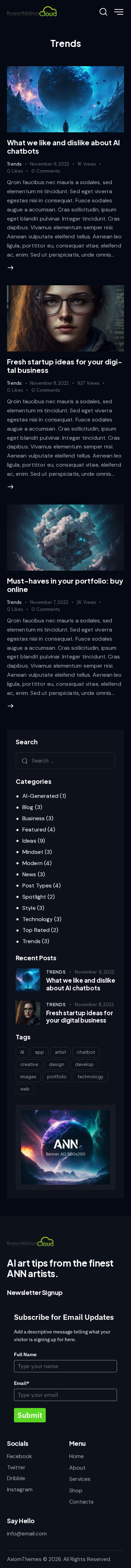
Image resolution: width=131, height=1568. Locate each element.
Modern (32, 863)
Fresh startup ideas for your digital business (64, 365)
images (28, 1076)
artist (60, 1052)
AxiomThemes (24, 1559)
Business (33, 818)
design (56, 1064)
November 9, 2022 (49, 164)
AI (22, 1052)
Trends (14, 164)
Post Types (37, 885)
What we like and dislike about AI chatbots (63, 146)
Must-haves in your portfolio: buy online (65, 584)
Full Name (25, 1354)
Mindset (32, 852)
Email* (21, 1383)
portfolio (57, 1076)
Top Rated (36, 930)
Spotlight (34, 896)
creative (29, 1064)
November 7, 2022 (49, 602)
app (39, 1052)
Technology (37, 919)
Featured (34, 829)
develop (84, 1064)
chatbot (86, 1052)
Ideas (29, 840)
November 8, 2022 (49, 383)
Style (29, 908)
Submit (29, 1415)
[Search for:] (65, 760)
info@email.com (27, 1533)
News (29, 874)
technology (90, 1076)
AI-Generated (40, 796)
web (25, 1089)
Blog (27, 807)
